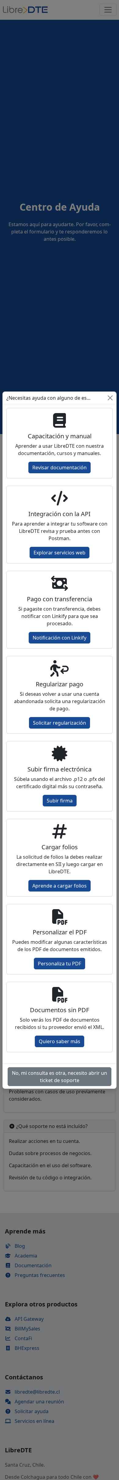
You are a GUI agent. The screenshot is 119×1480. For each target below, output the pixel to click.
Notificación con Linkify (59, 637)
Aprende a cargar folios (59, 885)
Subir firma (60, 800)
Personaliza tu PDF (59, 963)
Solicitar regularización (59, 722)
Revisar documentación (59, 467)
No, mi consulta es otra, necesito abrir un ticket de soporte (59, 1077)
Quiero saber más (59, 1041)
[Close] (110, 398)
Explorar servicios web (59, 552)
